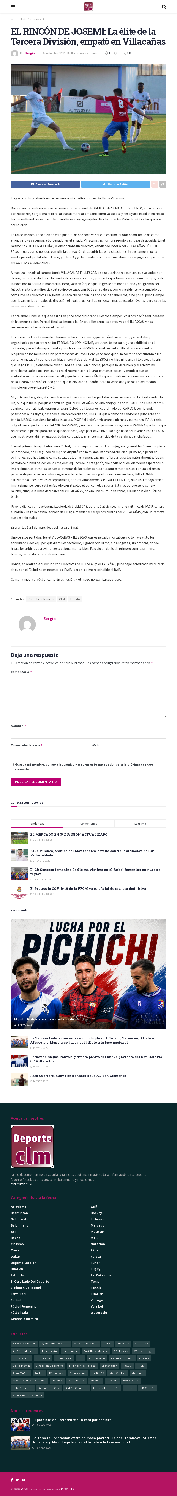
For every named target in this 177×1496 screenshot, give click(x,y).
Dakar (15, 1256)
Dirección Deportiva (49, 1365)
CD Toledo (43, 1358)
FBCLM (127, 1365)
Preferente (130, 1380)
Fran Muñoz (21, 1373)
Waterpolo (99, 1313)
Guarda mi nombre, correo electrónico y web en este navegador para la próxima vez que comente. (84, 766)
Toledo (75, 599)
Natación (98, 1244)
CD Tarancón (21, 1358)
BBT (14, 1232)
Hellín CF (98, 1373)
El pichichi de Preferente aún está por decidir (47, 1019)
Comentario (21, 672)
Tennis (96, 1288)
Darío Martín (21, 1365)
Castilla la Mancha (41, 599)
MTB (94, 1238)
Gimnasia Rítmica (24, 1319)
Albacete (123, 1343)
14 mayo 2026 (40, 1081)
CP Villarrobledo (122, 1358)
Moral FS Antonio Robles (29, 1380)
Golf (94, 1207)
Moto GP (97, 1232)
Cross (15, 1250)
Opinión (57, 1380)
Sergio (30, 53)
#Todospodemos (24, 1343)
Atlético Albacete (24, 1351)
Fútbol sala (56, 1373)
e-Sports (17, 1275)
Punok (95, 1263)
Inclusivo (97, 1219)
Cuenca (144, 1358)
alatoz (107, 1343)
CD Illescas (121, 1351)
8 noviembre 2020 (53, 53)
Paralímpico (76, 1380)
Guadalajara (78, 1373)
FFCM (141, 1365)
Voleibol (97, 1306)
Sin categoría (101, 1275)
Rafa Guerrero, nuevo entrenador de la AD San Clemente (78, 1075)
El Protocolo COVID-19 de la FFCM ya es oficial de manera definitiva (88, 888)
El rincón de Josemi (32, 19)
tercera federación (106, 1388)
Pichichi (95, 1380)
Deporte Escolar (23, 1263)
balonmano (70, 1351)
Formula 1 (18, 1294)
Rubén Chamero (76, 1388)
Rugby (95, 1269)
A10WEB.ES (67, 1489)
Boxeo (15, 1238)
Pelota (96, 1256)
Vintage (97, 1300)
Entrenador (109, 1365)
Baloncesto (19, 1219)
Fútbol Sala (19, 1313)
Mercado (97, 1225)
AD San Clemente (86, 1343)
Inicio (14, 19)
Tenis (95, 1281)
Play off (112, 1380)
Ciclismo (17, 1244)
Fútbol (16, 1300)
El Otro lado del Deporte (30, 1281)
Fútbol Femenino (23, 1306)
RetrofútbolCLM (49, 1388)
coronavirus (97, 1358)
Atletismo (18, 1207)
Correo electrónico (27, 745)
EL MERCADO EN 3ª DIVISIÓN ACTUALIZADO (69, 834)
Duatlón (17, 1269)
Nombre (18, 726)
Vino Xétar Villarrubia (27, 1395)
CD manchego (143, 1351)
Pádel (95, 1250)
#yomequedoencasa (54, 1343)
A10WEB (25, 1489)
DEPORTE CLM (21, 1184)
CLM (62, 599)
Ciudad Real (64, 1358)
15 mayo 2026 (24, 1024)
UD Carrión (147, 1388)
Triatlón (97, 1294)
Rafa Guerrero (23, 1388)
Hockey (96, 1213)
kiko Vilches (118, 1373)
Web (95, 745)
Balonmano (19, 1225)
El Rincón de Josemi (82, 1365)
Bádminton (19, 1213)
